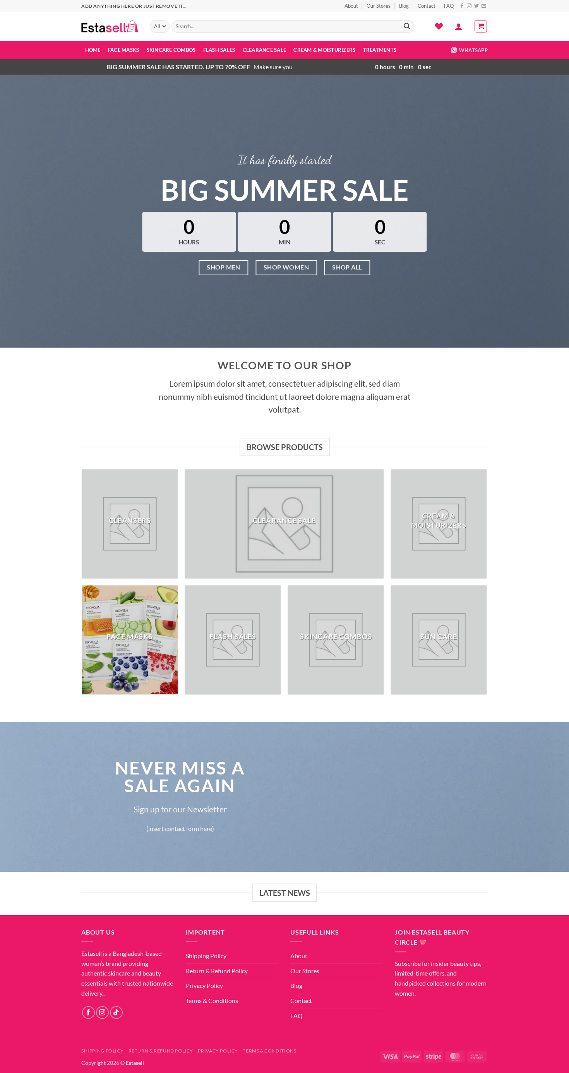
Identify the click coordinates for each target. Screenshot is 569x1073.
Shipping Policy (206, 955)
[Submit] (407, 26)
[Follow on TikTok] (116, 1012)
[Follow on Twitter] (476, 6)
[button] (459, 26)
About (351, 6)
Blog (404, 6)
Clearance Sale (264, 50)
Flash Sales (219, 50)
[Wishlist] (439, 26)
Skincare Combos (171, 50)
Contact (426, 6)
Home (93, 50)
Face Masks (123, 50)
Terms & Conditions (212, 1000)
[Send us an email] (484, 6)
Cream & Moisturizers (324, 50)
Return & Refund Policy (217, 970)
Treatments (380, 50)
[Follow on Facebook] (461, 6)
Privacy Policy (204, 985)
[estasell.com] (109, 26)
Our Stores (379, 6)
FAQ (449, 6)
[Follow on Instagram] (469, 6)
